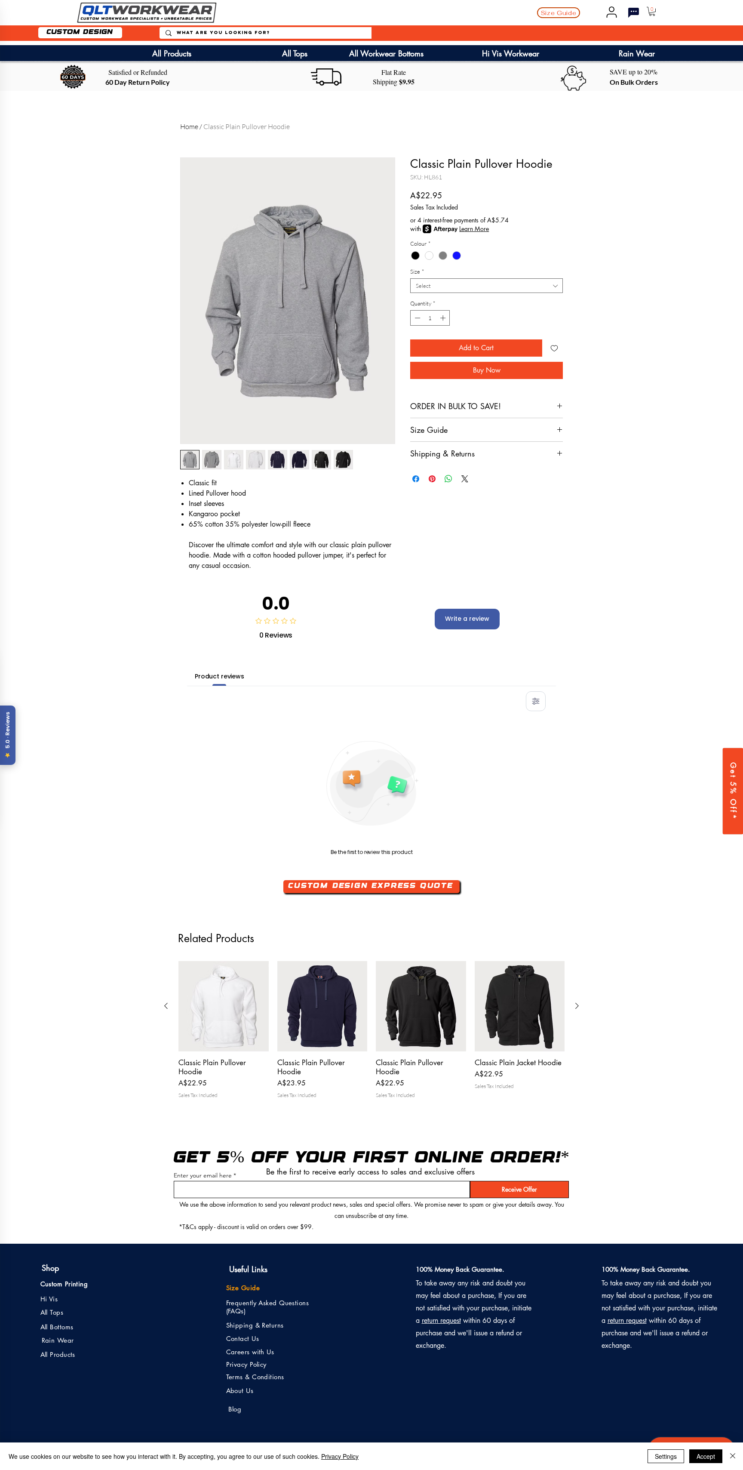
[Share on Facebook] (416, 473)
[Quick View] (223, 1006)
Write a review (467, 618)
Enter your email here (203, 1175)
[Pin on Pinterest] (432, 473)
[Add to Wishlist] (554, 348)
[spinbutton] (430, 318)
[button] (558, 12)
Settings (666, 1456)
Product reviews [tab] (219, 676)
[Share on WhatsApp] (448, 473)
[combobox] (486, 285)
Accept (706, 1456)
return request (441, 1320)
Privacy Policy (340, 1456)
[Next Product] (577, 1006)
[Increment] (444, 318)
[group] (371, 1034)
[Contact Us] (633, 12)
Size (417, 271)
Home (189, 126)
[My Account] (611, 12)
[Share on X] (465, 473)
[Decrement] (416, 318)
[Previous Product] (166, 1006)
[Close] (733, 1456)
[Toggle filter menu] (536, 701)
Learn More (474, 229)
